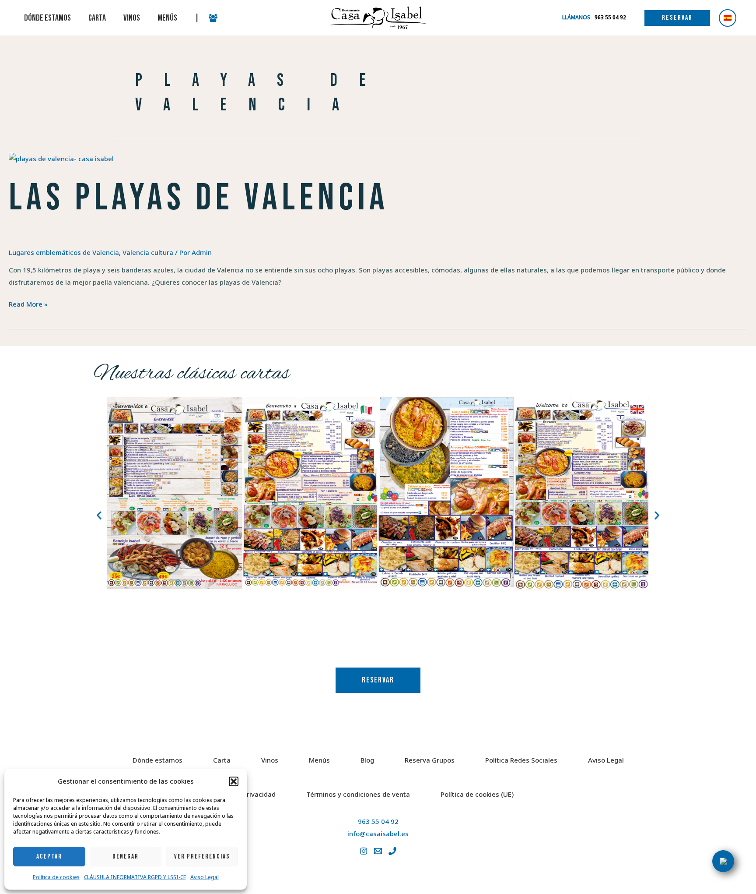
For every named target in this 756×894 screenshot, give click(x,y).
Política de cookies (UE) (477, 794)
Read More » (28, 303)
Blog (367, 760)
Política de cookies (56, 877)
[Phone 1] (392, 851)
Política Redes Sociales (521, 760)
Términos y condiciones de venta (358, 794)
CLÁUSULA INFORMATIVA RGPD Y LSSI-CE (135, 877)
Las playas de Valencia (199, 198)
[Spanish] (727, 18)
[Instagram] (364, 851)
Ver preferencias (202, 856)
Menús (319, 760)
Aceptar (49, 856)
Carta (222, 760)
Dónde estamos (157, 760)
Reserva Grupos (430, 760)
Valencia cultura (147, 252)
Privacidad (259, 794)
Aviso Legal (204, 877)
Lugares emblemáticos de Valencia (64, 252)
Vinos (269, 760)
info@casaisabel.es (378, 833)
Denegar (125, 856)
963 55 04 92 (378, 821)
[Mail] (378, 851)
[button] (233, 781)
